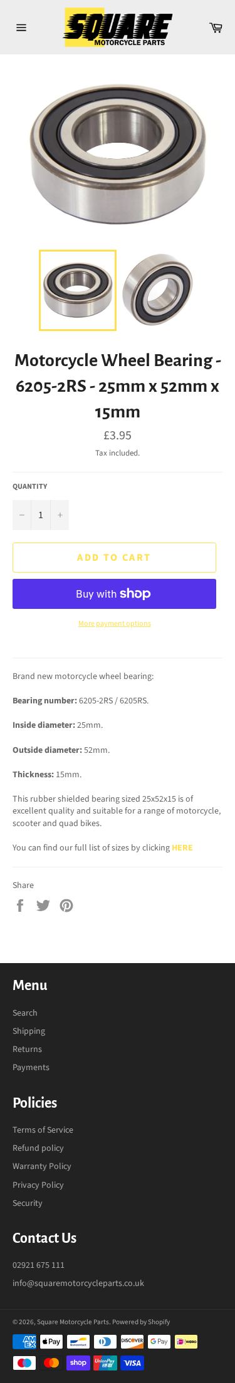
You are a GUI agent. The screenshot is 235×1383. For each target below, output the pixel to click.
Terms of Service (43, 1130)
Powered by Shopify (141, 1322)
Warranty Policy (42, 1166)
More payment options (114, 624)
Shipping (29, 1031)
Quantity (30, 487)
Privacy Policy (38, 1185)
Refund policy (38, 1148)
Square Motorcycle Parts (73, 1322)
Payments (31, 1067)
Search (25, 1013)
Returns (27, 1049)
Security (28, 1203)
